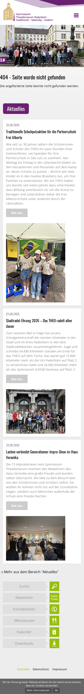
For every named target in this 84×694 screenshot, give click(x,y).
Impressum (59, 669)
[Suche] (54, 586)
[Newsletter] (54, 598)
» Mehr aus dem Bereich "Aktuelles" (30, 571)
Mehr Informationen (38, 690)
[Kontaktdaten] (54, 609)
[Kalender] (54, 632)
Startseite (23, 669)
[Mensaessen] (54, 620)
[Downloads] (54, 643)
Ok (56, 690)
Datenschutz (41, 669)
